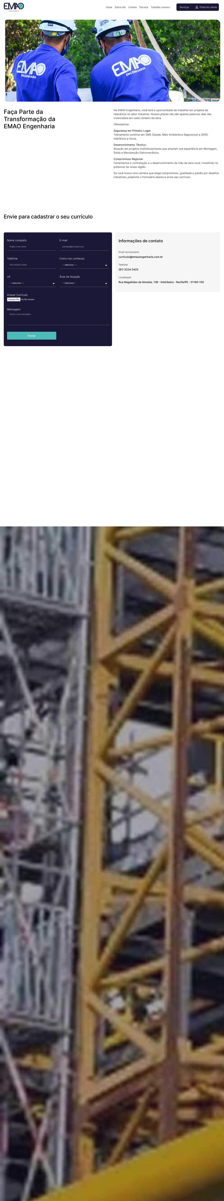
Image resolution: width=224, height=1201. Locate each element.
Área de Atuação (70, 276)
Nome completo (17, 240)
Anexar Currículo (17, 295)
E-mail (63, 240)
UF (8, 276)
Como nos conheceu (72, 258)
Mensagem (13, 309)
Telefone (12, 258)
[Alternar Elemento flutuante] (211, 1191)
